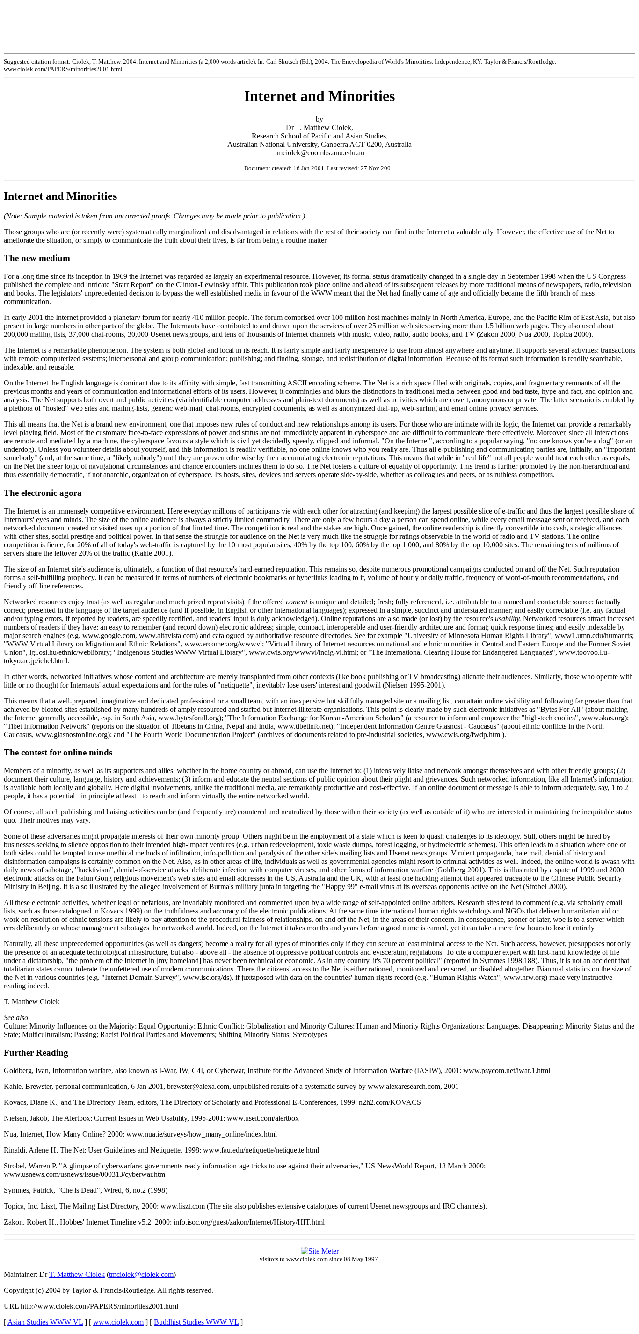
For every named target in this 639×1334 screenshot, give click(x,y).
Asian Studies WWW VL (45, 1322)
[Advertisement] (319, 25)
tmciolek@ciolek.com (141, 1274)
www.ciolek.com (118, 1322)
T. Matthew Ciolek (77, 1274)
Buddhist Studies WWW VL (196, 1322)
